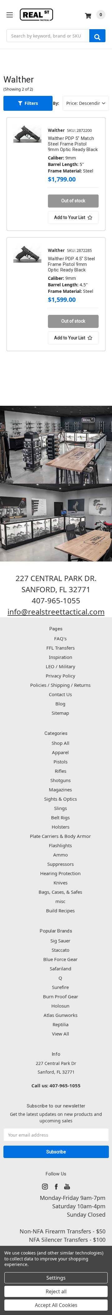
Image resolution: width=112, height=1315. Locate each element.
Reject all (56, 1291)
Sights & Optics (60, 799)
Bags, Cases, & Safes (60, 892)
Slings (60, 808)
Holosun (60, 1006)
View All (60, 1034)
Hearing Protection (60, 873)
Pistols (61, 761)
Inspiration (60, 657)
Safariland (60, 968)
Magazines (60, 789)
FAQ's (60, 638)
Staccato (60, 950)
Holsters (60, 827)
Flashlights (60, 845)
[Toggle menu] (9, 14)
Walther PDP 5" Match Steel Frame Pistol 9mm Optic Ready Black (73, 144)
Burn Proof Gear (60, 996)
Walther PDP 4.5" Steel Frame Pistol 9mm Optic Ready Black (71, 264)
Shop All (60, 743)
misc (60, 901)
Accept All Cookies (56, 1305)
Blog (60, 703)
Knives (61, 882)
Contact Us (60, 694)
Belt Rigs (60, 817)
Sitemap (60, 713)
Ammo (60, 855)
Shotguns (60, 780)
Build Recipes (60, 910)
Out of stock (73, 200)
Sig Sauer (60, 940)
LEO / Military (60, 666)
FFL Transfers (60, 648)
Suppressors (60, 864)
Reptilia (60, 1024)
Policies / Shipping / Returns (60, 685)
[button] (28, 103)
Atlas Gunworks (60, 1015)
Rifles (60, 771)
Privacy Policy (60, 676)
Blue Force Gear (60, 959)
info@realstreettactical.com (56, 611)
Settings (56, 1277)
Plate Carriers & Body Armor (60, 836)
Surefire (60, 987)
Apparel (60, 752)
